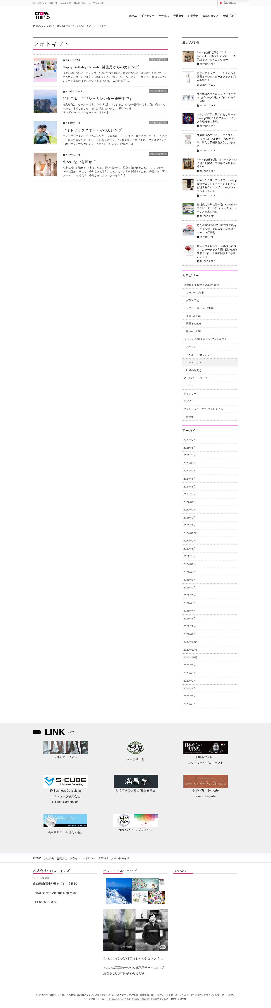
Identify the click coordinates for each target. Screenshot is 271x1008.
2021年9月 (189, 572)
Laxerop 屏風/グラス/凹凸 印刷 (201, 284)
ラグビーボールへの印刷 (200, 308)
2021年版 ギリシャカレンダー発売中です (98, 99)
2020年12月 (190, 641)
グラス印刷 (192, 300)
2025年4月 (189, 455)
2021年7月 (189, 587)
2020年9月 (189, 665)
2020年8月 (189, 673)
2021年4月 (189, 610)
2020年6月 (189, 688)
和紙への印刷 (193, 315)
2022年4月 (189, 556)
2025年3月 (189, 463)
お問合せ (62, 858)
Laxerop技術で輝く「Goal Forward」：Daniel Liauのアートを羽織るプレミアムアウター (216, 56)
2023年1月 (189, 525)
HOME (37, 858)
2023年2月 (189, 517)
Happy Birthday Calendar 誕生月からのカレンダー (102, 67)
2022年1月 (189, 564)
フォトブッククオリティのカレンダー (94, 130)
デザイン (188, 401)
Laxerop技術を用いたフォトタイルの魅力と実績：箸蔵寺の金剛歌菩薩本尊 (217, 163)
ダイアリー (189, 393)
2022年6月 (189, 540)
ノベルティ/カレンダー (199, 354)
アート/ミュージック (195, 378)
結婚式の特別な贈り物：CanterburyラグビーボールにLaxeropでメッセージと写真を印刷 (217, 208)
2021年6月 (189, 595)
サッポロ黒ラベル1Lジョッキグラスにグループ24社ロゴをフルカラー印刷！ (216, 97)
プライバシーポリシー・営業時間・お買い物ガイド (99, 858)
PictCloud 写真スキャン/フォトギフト (205, 339)
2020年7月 (189, 680)
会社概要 (49, 858)
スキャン (191, 346)
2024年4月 (189, 494)
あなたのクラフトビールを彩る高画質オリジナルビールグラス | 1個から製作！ (216, 77)
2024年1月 (189, 502)
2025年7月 (189, 439)
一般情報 (188, 416)
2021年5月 (189, 603)
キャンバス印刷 (195, 292)
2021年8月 (189, 579)
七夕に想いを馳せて (79, 162)
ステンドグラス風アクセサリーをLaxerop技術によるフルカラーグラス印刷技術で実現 (217, 118)
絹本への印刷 (193, 331)
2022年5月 (189, 548)
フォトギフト (158, 59)
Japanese (230, 2)
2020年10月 (190, 657)
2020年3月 (189, 704)
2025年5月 (189, 447)
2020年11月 (190, 649)
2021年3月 (189, 618)
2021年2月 (189, 626)
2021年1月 (189, 634)
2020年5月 (189, 696)
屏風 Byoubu (193, 323)
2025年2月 (189, 470)
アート (190, 385)
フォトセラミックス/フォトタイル (203, 409)
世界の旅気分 (193, 370)
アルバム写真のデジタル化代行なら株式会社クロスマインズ (136, 999)
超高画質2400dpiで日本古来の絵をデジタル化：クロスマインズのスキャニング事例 (216, 229)
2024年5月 (189, 486)
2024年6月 (189, 478)
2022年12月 (190, 533)
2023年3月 (189, 509)
